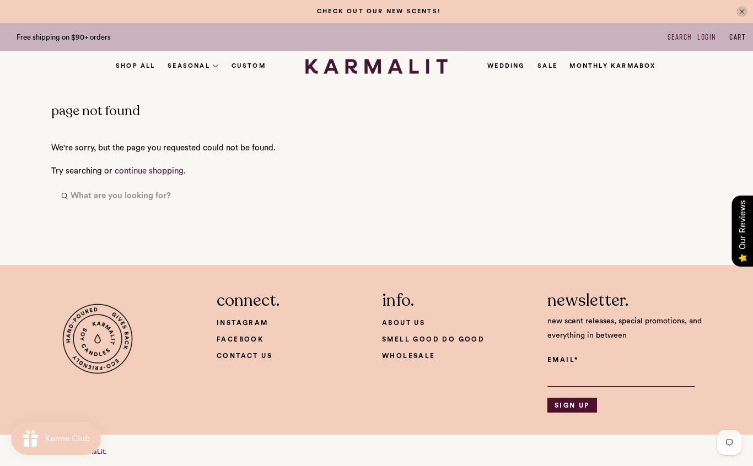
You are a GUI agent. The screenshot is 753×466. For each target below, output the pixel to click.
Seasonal (189, 66)
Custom (249, 66)
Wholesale (408, 356)
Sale (547, 66)
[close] (741, 11)
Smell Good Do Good (433, 339)
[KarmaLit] (376, 66)
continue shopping (149, 171)
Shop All (135, 66)
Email (562, 359)
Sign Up (572, 405)
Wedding (506, 66)
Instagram (242, 322)
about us (403, 322)
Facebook (240, 339)
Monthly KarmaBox (612, 66)
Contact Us (244, 356)
